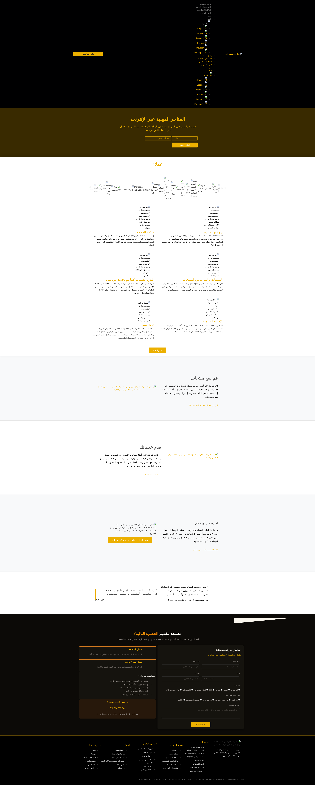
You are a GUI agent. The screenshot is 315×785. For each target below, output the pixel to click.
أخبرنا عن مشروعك (234, 705)
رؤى (209, 16)
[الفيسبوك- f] (231, 770)
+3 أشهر (180, 700)
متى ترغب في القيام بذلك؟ (232, 695)
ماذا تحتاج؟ (237, 685)
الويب (226, 690)
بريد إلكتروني (196, 661)
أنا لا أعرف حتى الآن (172, 690)
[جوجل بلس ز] (221, 770)
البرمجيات (234, 690)
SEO (210, 690)
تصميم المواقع (176, 745)
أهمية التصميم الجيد (153, 474)
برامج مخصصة (205, 4)
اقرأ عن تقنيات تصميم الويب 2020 (203, 405)
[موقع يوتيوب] (212, 763)
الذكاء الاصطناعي (204, 10)
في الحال (235, 700)
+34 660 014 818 (117, 708)
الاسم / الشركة (236, 661)
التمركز (126, 745)
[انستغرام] (221, 763)
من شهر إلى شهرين (192, 700)
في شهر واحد (207, 700)
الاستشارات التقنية (203, 7)
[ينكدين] (231, 763)
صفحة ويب (197, 673)
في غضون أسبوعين (221, 700)
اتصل (209, 19)
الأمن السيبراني (205, 13)
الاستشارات (187, 690)
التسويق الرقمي (150, 743)
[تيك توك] (212, 770)
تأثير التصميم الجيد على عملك (205, 550)
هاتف (238, 673)
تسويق (218, 690)
